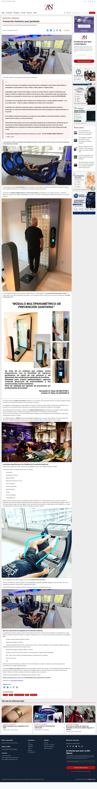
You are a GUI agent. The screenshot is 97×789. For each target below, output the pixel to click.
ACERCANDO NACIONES (16, 680)
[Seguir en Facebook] (84, 1)
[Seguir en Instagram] (92, 1)
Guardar (67, 30)
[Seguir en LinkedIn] (88, 1)
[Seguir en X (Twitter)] (86, 1)
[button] (5, 695)
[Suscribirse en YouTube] (90, 1)
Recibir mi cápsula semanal (84, 61)
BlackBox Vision (91, 779)
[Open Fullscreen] (68, 187)
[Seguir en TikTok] (94, 1)
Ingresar (92, 12)
